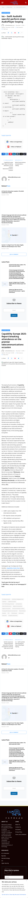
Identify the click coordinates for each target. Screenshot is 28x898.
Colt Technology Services (8, 604)
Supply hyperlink (6, 135)
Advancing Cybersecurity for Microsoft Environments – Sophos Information (17, 291)
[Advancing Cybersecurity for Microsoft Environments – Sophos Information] (5, 291)
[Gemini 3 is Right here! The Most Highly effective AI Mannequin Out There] (14, 235)
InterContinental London (18, 608)
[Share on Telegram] (18, 33)
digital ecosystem (6, 608)
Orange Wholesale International (9, 611)
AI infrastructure (6, 599)
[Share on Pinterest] (15, 33)
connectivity (19, 604)
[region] (14, 888)
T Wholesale (14, 613)
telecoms (4, 615)
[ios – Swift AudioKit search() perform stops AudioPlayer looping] (14, 44)
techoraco (21, 613)
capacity (4, 601)
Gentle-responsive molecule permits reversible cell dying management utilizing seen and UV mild (7, 645)
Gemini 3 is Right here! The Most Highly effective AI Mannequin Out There (13, 245)
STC (8, 613)
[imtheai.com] (14, 2)
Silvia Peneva (22, 611)
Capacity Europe (12, 601)
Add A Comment (14, 254)
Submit (14, 315)
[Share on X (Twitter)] (11, 33)
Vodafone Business (12, 615)
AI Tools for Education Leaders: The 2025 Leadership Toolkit (17, 265)
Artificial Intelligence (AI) (17, 599)
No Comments (20, 27)
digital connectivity (17, 606)
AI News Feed (5, 13)
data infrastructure (6, 606)
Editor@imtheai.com (10, 25)
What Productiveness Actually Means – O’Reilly (20, 164)
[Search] (26, 2)
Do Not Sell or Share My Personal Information (14, 894)
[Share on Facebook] (8, 33)
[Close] (26, 881)
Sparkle (4, 613)
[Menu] (2, 2)
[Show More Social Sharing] (21, 33)
